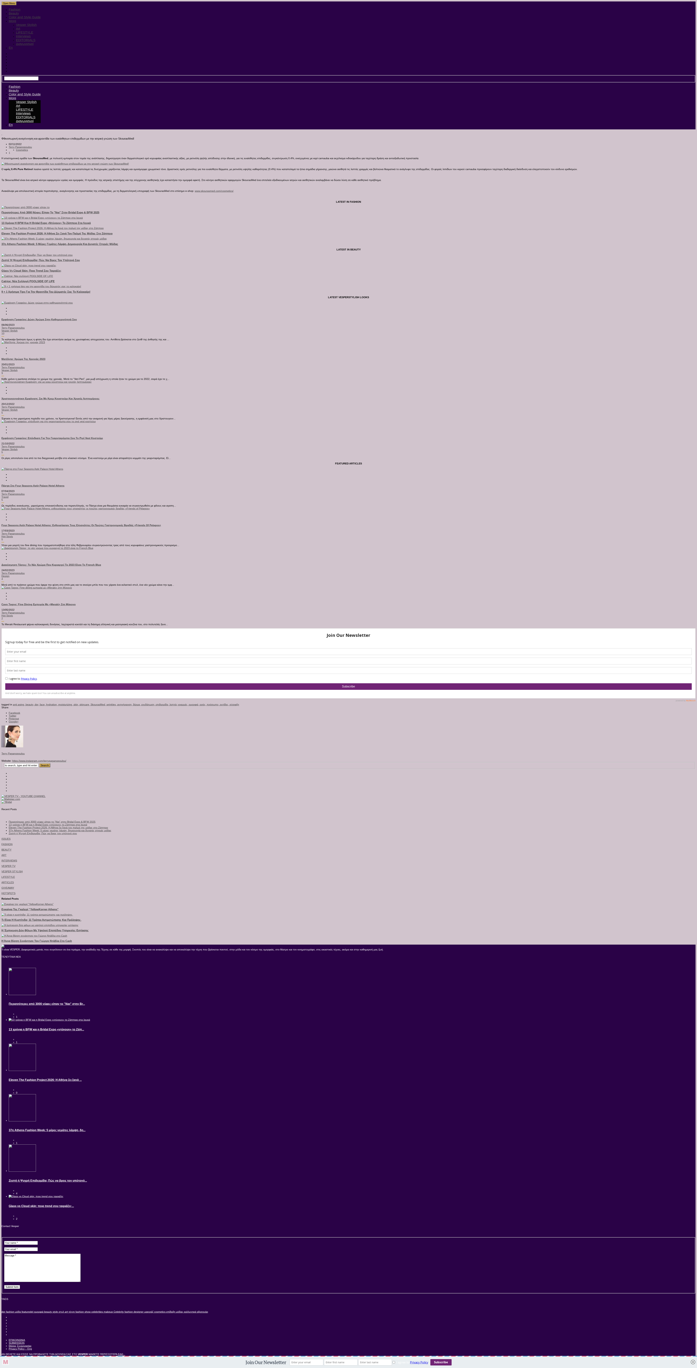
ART (4, 855)
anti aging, (19, 704)
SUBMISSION (17, 1343)
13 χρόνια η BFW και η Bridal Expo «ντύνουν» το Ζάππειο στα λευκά (46, 222)
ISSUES (6, 838)
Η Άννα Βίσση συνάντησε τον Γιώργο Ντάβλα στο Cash (36, 940)
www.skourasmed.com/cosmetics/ (214, 190)
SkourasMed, (99, 704)
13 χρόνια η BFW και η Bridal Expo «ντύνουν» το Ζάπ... (46, 1029)
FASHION (7, 844)
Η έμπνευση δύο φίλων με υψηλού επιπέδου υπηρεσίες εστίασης (45, 930)
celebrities (97, 1311)
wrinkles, (112, 704)
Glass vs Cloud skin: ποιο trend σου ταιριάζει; (31, 270)
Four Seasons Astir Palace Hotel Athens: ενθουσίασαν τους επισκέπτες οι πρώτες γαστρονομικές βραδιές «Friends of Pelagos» (81, 525)
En (11, 48)
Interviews (23, 36)
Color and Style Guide (25, 17)
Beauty (14, 13)
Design (5, 576)
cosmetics (159, 1311)
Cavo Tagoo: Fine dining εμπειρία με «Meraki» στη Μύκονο (38, 604)
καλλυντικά (189, 1311)
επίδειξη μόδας (174, 1311)
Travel (5, 496)
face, (43, 704)
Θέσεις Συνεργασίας (20, 1345)
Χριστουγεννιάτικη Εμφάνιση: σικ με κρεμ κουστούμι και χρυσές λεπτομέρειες (50, 398)
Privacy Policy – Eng (20, 1348)
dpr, (37, 704)
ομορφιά (38, 1311)
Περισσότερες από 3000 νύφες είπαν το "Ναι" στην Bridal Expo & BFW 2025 (50, 212)
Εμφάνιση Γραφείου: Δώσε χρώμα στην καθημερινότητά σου (39, 319)
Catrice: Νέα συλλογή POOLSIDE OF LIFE (28, 281)
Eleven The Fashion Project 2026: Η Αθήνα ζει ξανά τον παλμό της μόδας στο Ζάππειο (57, 233)
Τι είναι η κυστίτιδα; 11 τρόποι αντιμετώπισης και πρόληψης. (41, 919)
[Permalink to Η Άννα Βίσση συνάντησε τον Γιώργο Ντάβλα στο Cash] (34, 935)
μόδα (17, 1311)
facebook (14, 712)
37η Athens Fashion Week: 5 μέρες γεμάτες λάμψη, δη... (47, 1130)
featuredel (27, 1311)
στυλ (61, 1311)
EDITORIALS (25, 40)
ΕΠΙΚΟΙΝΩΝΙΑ (17, 1340)
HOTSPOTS (8, 893)
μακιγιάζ (148, 1311)
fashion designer (134, 1311)
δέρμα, (137, 704)
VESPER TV (8, 866)
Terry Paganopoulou (20, 147)
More (12, 21)
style (55, 1311)
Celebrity (118, 1311)
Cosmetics (22, 149)
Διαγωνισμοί (25, 44)
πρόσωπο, (213, 704)
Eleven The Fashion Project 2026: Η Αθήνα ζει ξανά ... (45, 1079)
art (66, 1311)
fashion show (83, 1311)
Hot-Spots (7, 536)
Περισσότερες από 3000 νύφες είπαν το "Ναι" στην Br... (47, 1003)
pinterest (14, 718)
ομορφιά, (194, 704)
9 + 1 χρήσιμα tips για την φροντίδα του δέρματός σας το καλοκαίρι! (45, 291)
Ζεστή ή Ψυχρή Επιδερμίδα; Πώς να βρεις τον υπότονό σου (40, 260)
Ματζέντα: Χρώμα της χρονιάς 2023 (23, 359)
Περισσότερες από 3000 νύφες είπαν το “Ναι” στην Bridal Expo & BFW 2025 (52, 821)
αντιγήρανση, (125, 704)
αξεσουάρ (202, 1311)
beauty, (30, 704)
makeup (108, 1311)
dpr (3, 1311)
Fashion (14, 9)
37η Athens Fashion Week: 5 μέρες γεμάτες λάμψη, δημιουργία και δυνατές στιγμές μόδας (59, 244)
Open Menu (9, 3)
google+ (14, 721)
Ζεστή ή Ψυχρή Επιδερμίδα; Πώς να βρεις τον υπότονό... (48, 1180)
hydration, (52, 704)
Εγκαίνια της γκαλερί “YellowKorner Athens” (30, 909)
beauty (47, 1311)
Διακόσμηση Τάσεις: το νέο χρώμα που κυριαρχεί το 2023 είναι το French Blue (51, 564)
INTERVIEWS (9, 860)
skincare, (85, 704)
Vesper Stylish (26, 25)
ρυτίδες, (225, 704)
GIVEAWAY (7, 887)
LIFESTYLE (24, 32)
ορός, (203, 704)
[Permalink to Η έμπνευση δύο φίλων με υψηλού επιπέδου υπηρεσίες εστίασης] (39, 925)
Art (18, 28)
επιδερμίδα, (163, 704)
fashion (9, 1311)
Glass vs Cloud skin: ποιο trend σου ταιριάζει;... (41, 1206)
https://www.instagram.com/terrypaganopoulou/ (39, 760)
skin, (77, 704)
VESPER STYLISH (12, 871)
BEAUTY (6, 849)
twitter (12, 715)
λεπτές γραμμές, (179, 704)
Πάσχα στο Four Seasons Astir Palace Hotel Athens (32, 485)
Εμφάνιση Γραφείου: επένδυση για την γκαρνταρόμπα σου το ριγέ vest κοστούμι (52, 438)
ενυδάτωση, (148, 704)
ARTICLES (7, 882)
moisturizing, (66, 704)
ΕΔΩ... (121, 1354)
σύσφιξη (234, 704)
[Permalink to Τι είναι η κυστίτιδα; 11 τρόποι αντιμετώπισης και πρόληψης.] (37, 914)
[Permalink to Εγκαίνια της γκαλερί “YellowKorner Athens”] (27, 904)
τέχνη (71, 1311)
